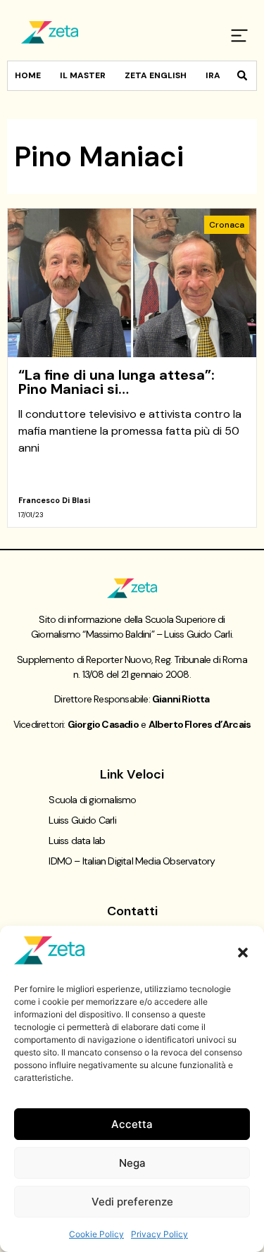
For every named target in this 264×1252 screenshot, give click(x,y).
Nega (132, 1163)
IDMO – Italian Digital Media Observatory (132, 861)
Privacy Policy (159, 1234)
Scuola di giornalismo (92, 799)
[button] (243, 953)
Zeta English (156, 75)
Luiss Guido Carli (82, 820)
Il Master (83, 75)
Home (28, 75)
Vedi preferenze (132, 1201)
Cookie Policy (96, 1234)
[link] (132, 368)
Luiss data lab (77, 840)
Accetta (132, 1124)
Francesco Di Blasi (54, 500)
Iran (216, 75)
